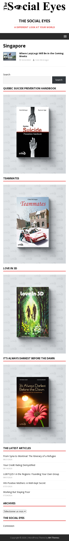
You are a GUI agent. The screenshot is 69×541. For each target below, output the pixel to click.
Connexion (8, 525)
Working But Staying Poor (16, 492)
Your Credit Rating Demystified (19, 465)
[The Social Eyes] (34, 12)
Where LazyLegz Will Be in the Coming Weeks (41, 55)
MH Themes (53, 537)
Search (6, 74)
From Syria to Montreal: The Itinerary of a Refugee (29, 456)
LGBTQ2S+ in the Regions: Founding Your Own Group (31, 474)
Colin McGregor (42, 60)
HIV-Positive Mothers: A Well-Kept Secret (24, 483)
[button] (64, 36)
